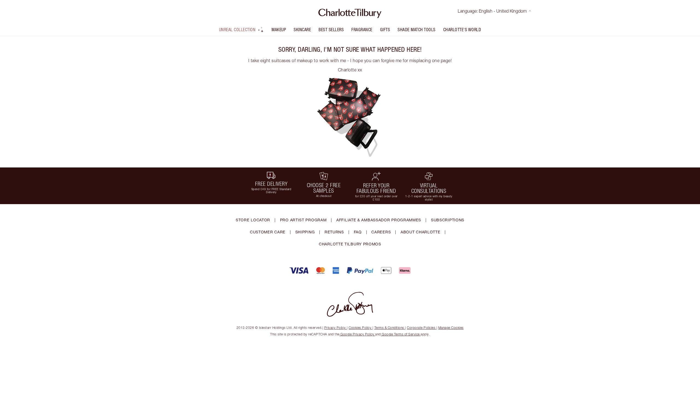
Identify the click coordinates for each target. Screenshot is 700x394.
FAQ (358, 232)
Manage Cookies (451, 328)
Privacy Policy (335, 328)
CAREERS (381, 232)
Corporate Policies (421, 328)
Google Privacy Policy (357, 334)
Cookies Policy (360, 328)
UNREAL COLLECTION (237, 29)
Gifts (385, 29)
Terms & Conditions (389, 328)
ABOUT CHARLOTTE (421, 232)
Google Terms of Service (401, 334)
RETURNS (334, 232)
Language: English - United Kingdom (492, 11)
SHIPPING (305, 232)
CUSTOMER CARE (267, 232)
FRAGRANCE (361, 29)
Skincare (302, 29)
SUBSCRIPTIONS (447, 220)
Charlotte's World (462, 29)
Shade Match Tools (417, 29)
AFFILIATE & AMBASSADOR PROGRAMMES (378, 220)
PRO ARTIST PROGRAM (303, 220)
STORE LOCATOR (253, 220)
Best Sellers (331, 29)
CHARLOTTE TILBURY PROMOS (350, 244)
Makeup (279, 29)
